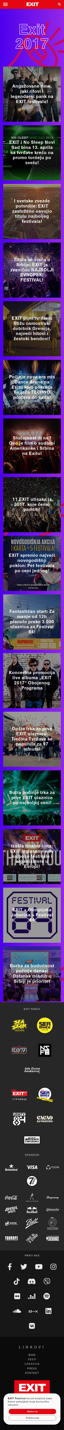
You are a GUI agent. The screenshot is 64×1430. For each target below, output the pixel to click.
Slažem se (32, 1411)
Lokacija (32, 1364)
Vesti (32, 1359)
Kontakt (32, 1373)
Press (32, 1368)
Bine (32, 1355)
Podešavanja (32, 1418)
